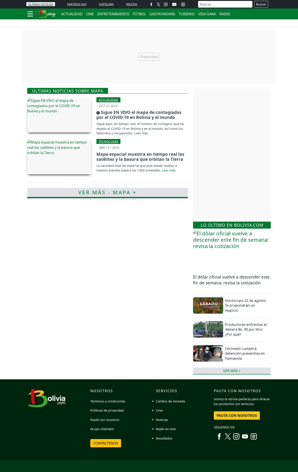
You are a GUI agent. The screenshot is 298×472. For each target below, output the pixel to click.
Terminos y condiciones (107, 401)
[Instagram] (166, 4)
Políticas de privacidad (107, 410)
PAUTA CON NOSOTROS (237, 415)
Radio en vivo (166, 429)
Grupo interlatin (102, 429)
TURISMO (187, 14)
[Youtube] (174, 4)
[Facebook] (151, 4)
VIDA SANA (207, 14)
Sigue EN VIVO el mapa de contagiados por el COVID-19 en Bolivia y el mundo (139, 114)
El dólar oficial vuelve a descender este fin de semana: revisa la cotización (231, 280)
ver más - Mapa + (107, 192)
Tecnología (108, 141)
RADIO (224, 14)
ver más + (232, 370)
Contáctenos (105, 443)
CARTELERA (106, 4)
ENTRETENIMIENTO (113, 14)
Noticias (162, 420)
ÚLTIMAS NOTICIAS (40, 4)
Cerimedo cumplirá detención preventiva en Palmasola (245, 353)
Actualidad (108, 100)
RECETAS (131, 4)
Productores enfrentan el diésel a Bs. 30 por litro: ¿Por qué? (246, 329)
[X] (158, 4)
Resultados (164, 438)
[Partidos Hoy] (183, 4)
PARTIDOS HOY (77, 4)
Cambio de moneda (170, 401)
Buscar (261, 4)
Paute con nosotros (104, 420)
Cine (159, 410)
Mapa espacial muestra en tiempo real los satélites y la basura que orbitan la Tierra (140, 156)
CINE (90, 14)
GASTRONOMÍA (162, 14)
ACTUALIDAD (71, 14)
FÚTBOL (139, 14)
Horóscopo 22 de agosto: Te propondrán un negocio (246, 305)
